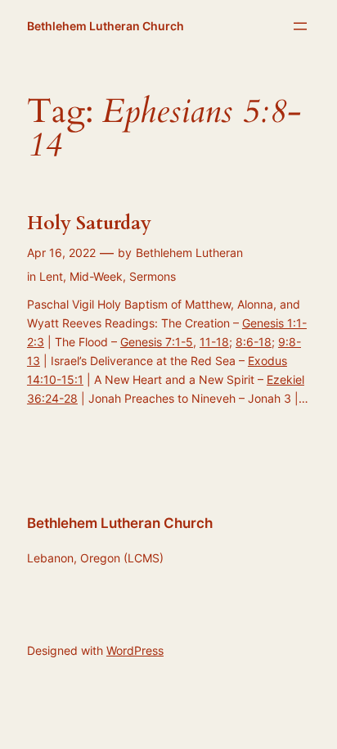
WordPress (135, 650)
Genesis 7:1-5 (156, 342)
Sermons (152, 276)
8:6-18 (254, 342)
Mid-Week (96, 276)
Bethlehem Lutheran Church (105, 26)
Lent (51, 276)
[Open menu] (300, 26)
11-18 (214, 342)
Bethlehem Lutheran (189, 252)
